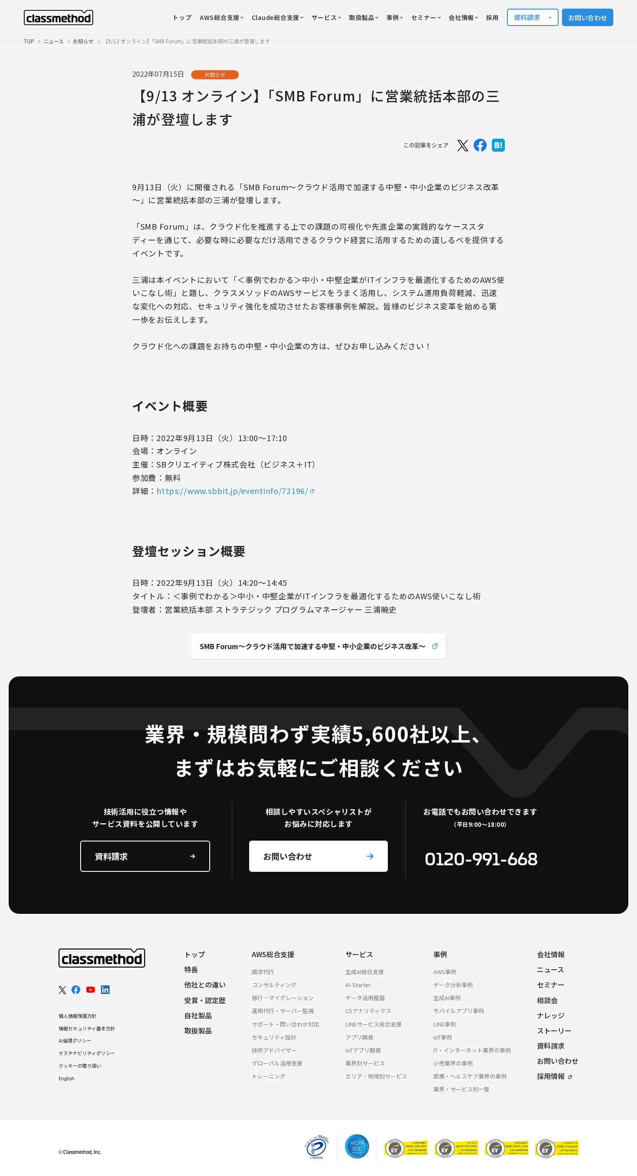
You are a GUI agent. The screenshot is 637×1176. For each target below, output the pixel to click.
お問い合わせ (587, 17)
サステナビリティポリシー (86, 1052)
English (66, 1078)
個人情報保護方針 (77, 1015)
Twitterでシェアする (461, 145)
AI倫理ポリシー (74, 1040)
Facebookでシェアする (480, 145)
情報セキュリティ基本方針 (86, 1028)
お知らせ (83, 41)
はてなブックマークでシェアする (498, 145)
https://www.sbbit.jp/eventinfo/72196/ (232, 490)
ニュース (53, 41)
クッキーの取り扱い (79, 1065)
